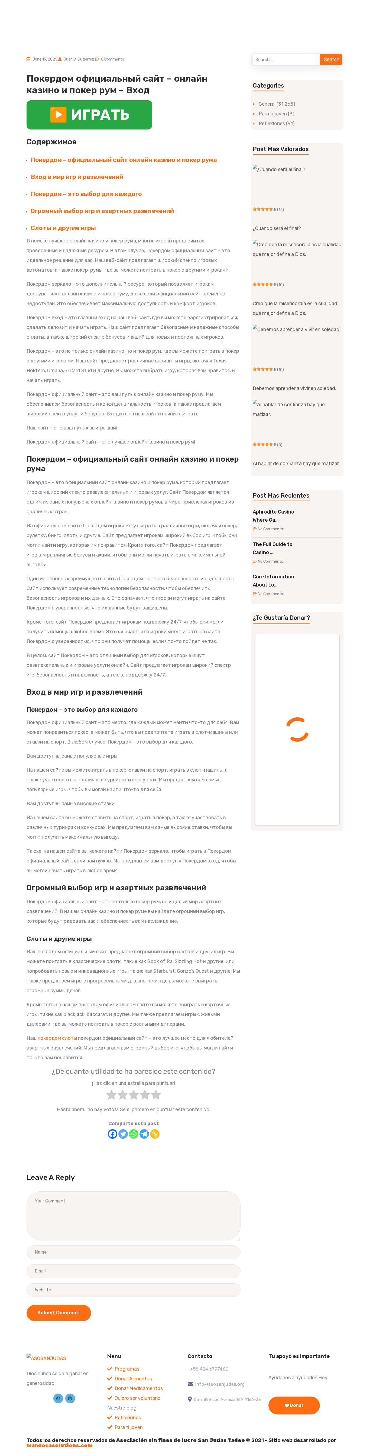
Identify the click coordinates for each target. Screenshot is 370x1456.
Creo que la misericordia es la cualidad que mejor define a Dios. (295, 308)
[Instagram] (70, 1398)
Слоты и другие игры (63, 228)
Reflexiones (272, 123)
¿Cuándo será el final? (277, 228)
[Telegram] (144, 1134)
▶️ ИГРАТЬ (89, 115)
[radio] (111, 1096)
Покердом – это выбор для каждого (86, 194)
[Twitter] (123, 1134)
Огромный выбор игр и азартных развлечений (102, 211)
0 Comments (112, 59)
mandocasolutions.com (59, 1445)
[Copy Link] (155, 1134)
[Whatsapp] (133, 1134)
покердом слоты (57, 1038)
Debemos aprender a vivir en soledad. (294, 388)
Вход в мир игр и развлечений (77, 177)
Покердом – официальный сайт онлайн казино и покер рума (124, 160)
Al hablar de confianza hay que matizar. (296, 464)
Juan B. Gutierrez (79, 59)
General (267, 104)
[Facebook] (112, 1134)
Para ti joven (273, 114)
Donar (296, 1405)
